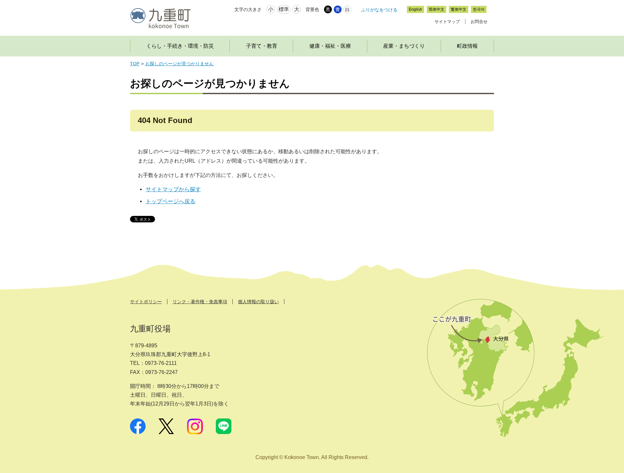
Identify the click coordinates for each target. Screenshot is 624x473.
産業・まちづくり (404, 46)
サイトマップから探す (173, 189)
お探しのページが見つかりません (179, 63)
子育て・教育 (261, 46)
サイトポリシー (146, 301)
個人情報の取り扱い (258, 301)
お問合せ (479, 21)
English (415, 9)
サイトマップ (447, 21)
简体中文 (436, 9)
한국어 (479, 9)
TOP (134, 63)
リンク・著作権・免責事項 (200, 301)
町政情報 (467, 46)
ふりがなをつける (379, 9)
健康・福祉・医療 (330, 46)
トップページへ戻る (170, 201)
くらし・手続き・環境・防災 (180, 46)
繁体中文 (458, 9)
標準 (284, 9)
